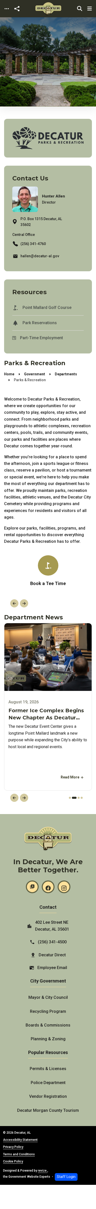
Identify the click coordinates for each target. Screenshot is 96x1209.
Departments (66, 374)
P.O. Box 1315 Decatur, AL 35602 (41, 222)
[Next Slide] (24, 603)
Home (9, 374)
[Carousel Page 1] (70, 798)
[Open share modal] (17, 8)
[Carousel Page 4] (82, 798)
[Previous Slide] (14, 603)
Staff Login (66, 1177)
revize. (42, 1170)
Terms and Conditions (19, 1154)
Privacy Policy (13, 1147)
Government (34, 374)
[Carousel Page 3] (79, 798)
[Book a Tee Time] (48, 571)
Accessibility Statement (20, 1140)
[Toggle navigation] (6, 8)
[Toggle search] (79, 8)
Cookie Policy (13, 1161)
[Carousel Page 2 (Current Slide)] (74, 798)
